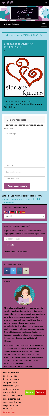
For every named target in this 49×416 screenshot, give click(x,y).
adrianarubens (12, 50)
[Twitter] (3, 2)
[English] (6, 212)
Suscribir (10, 245)
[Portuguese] (20, 212)
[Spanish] (23, 212)
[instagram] (11, 2)
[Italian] (16, 212)
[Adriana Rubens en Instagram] (19, 271)
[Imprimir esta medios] (43, 50)
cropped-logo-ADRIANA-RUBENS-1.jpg (26, 35)
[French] (9, 212)
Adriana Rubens (11, 24)
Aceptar (29, 392)
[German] (13, 212)
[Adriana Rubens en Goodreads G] (26, 271)
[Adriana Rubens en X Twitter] (13, 271)
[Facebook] (8, 2)
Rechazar (40, 392)
